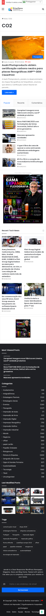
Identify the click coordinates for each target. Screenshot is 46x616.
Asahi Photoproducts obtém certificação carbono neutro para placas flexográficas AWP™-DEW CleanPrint (22, 70)
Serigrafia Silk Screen (11, 459)
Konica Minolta (8, 543)
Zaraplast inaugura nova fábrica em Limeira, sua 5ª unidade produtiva (28, 112)
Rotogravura (8, 451)
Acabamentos (8, 390)
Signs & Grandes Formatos (13, 462)
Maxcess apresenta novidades (25, 136)
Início (5, 19)
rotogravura (29, 546)
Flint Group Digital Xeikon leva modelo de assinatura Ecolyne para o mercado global (34, 254)
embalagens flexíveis (10, 531)
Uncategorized (8, 477)
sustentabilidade (25, 550)
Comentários (37, 103)
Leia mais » (9, 92)
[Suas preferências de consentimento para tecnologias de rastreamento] (42, 612)
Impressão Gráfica (10, 426)
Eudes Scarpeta (9, 62)
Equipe (20, 612)
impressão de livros (10, 415)
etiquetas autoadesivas (28, 531)
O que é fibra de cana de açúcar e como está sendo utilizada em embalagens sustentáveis (28, 149)
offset (5, 441)
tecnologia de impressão (11, 554)
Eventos (6, 404)
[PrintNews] (15, 9)
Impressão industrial (10, 430)
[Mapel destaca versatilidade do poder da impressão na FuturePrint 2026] (37, 500)
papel (5, 546)
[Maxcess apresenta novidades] (8, 138)
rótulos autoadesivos (10, 550)
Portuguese (30, 2)
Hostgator (24, 608)
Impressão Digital (9, 419)
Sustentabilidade (9, 466)
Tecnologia (7, 469)
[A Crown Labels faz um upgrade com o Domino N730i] (8, 492)
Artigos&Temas (9, 394)
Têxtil (5, 473)
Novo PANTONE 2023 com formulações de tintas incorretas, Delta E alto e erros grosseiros (28, 125)
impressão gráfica (27, 539)
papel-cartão (8, 444)
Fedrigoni (6, 535)
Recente (20, 103)
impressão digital (28, 535)
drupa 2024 (23, 527)
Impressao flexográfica (12, 422)
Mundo (5, 433)
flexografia (16, 535)
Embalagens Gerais (10, 401)
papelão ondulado (16, 546)
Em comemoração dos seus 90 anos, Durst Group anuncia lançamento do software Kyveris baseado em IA (11, 302)
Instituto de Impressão (12, 604)
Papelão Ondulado (10, 448)
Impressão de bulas (10, 412)
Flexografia (7, 408)
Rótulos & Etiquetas (10, 455)
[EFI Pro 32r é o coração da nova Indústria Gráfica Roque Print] (8, 162)
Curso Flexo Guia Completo (23, 173)
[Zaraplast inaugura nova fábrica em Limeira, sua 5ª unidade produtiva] (8, 113)
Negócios (6, 437)
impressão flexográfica (10, 539)
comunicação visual (9, 527)
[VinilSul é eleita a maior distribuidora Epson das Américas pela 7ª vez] (34, 289)
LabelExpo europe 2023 (24, 543)
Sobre (14, 612)
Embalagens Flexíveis (11, 397)
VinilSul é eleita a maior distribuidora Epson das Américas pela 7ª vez (33, 302)
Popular (7, 103)
